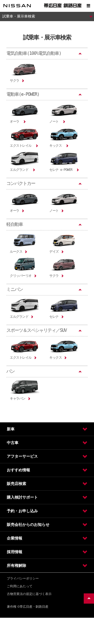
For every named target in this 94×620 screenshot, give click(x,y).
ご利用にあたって (19, 586)
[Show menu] (88, 5)
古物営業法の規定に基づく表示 (29, 594)
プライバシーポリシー (23, 578)
